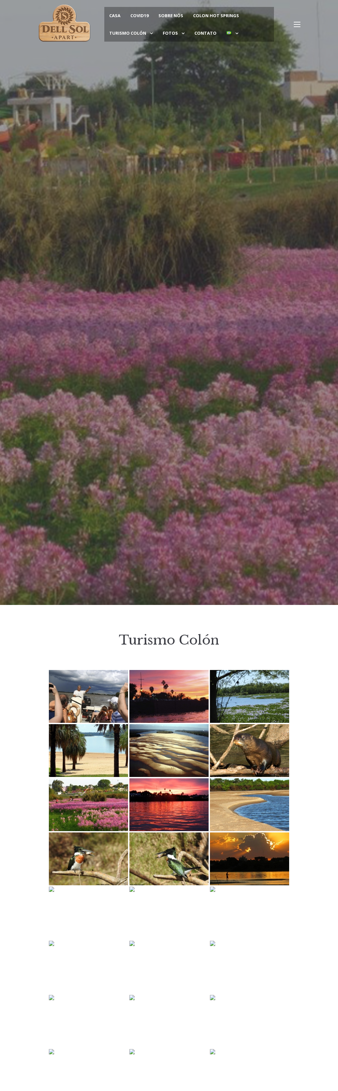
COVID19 (139, 15)
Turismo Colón (127, 33)
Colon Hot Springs (216, 15)
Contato (205, 33)
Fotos (170, 33)
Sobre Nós (170, 15)
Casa (114, 15)
